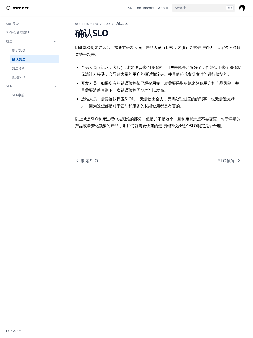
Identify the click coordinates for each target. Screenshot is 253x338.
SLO (9, 41)
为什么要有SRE (17, 32)
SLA (9, 86)
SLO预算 (18, 68)
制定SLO (18, 50)
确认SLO (18, 59)
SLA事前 (18, 95)
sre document (86, 23)
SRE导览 (12, 23)
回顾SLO (18, 77)
